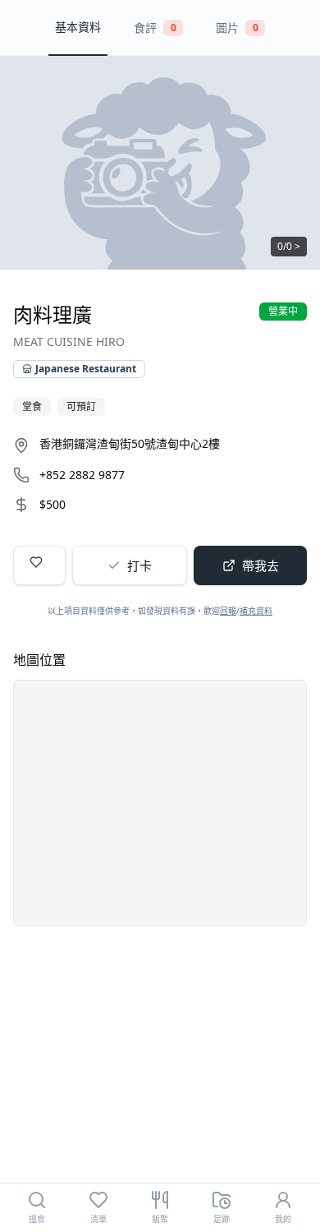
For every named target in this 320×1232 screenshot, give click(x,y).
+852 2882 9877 (82, 474)
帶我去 (260, 565)
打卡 (139, 565)
